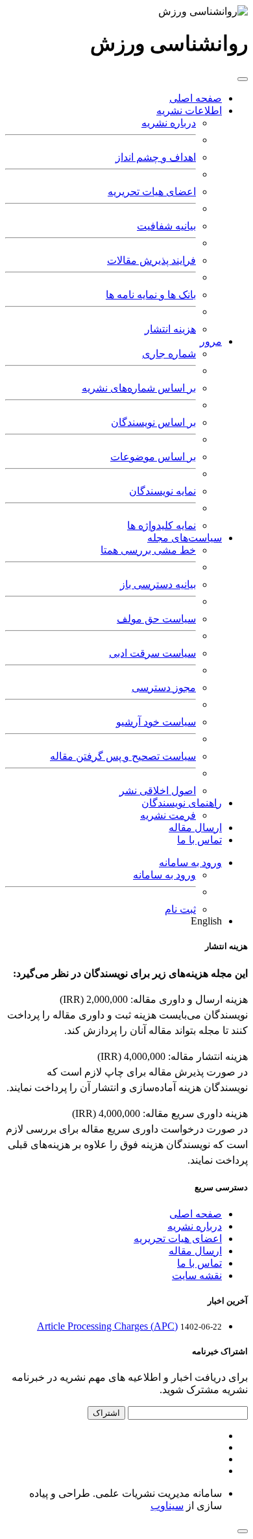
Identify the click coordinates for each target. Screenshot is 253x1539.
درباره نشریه (168, 122)
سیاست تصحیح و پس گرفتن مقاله (123, 756)
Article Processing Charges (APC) (107, 1326)
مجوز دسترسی (164, 687)
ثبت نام (180, 909)
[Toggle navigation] (242, 79)
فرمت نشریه (168, 815)
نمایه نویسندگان (162, 491)
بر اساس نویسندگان (153, 422)
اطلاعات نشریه (189, 110)
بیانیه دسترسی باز (158, 584)
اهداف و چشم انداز (155, 157)
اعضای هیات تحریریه (152, 191)
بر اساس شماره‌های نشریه (139, 388)
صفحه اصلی (195, 98)
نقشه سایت (197, 1275)
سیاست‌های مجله (184, 537)
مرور (211, 341)
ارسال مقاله (195, 827)
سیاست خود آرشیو (156, 721)
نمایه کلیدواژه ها (161, 525)
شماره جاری (169, 353)
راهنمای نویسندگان (181, 802)
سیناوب (167, 1505)
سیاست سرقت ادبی (152, 653)
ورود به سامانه (190, 862)
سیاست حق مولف (156, 618)
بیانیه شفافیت (166, 225)
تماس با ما (199, 839)
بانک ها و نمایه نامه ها (151, 294)
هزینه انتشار (170, 329)
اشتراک (106, 1413)
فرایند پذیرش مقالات (151, 260)
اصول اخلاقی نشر (157, 790)
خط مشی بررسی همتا (148, 550)
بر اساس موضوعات (153, 456)
